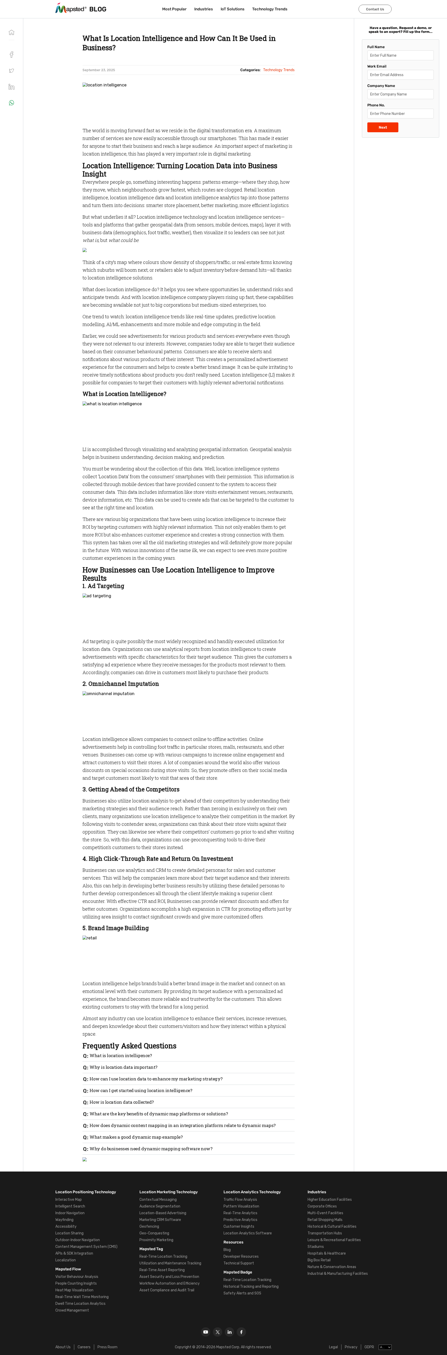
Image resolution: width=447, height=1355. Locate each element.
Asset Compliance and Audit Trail (166, 1290)
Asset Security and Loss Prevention (169, 1277)
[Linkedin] (229, 1332)
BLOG (98, 9)
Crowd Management (72, 1310)
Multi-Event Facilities (325, 1213)
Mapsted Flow (68, 1269)
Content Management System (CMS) (86, 1246)
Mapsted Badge (238, 1272)
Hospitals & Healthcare (327, 1253)
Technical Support (239, 1263)
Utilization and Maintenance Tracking (170, 1263)
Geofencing (149, 1226)
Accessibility (66, 1226)
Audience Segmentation (159, 1206)
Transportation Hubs (325, 1233)
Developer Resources (241, 1256)
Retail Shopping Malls (325, 1220)
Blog (227, 1250)
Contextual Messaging (158, 1199)
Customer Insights (239, 1226)
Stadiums (316, 1246)
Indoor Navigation (70, 1213)
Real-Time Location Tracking (163, 1256)
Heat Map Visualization (74, 1290)
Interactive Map (68, 1199)
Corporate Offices (322, 1206)
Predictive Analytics (240, 1220)
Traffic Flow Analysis (240, 1199)
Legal (333, 1347)
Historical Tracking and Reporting (251, 1286)
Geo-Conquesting (154, 1233)
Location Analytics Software (248, 1233)
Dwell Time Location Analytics (80, 1303)
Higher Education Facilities (330, 1199)
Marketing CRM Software (160, 1220)
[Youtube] (205, 1332)
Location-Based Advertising (162, 1213)
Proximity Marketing (156, 1240)
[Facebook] (241, 1332)
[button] (11, 71)
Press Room (107, 1347)
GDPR (369, 1347)
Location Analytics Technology (252, 1192)
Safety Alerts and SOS (242, 1293)
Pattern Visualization (241, 1206)
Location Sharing (69, 1233)
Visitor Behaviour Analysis (76, 1277)
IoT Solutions (232, 9)
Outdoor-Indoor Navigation (77, 1240)
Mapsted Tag (151, 1249)
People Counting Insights (76, 1283)
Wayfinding (64, 1220)
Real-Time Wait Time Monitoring (82, 1297)
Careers (84, 1347)
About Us (63, 1347)
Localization (65, 1260)
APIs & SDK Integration (74, 1253)
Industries (203, 9)
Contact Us (375, 9)
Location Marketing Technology (168, 1192)
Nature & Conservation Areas (332, 1267)
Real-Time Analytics (240, 1213)
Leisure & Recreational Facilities (334, 1240)
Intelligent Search (70, 1206)
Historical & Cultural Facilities (332, 1226)
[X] (217, 1332)
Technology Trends (269, 9)
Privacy (351, 1347)
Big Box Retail (319, 1260)
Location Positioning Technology (85, 1192)
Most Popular (174, 9)
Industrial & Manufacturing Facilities (338, 1273)
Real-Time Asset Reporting (162, 1270)
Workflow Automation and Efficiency (169, 1283)
